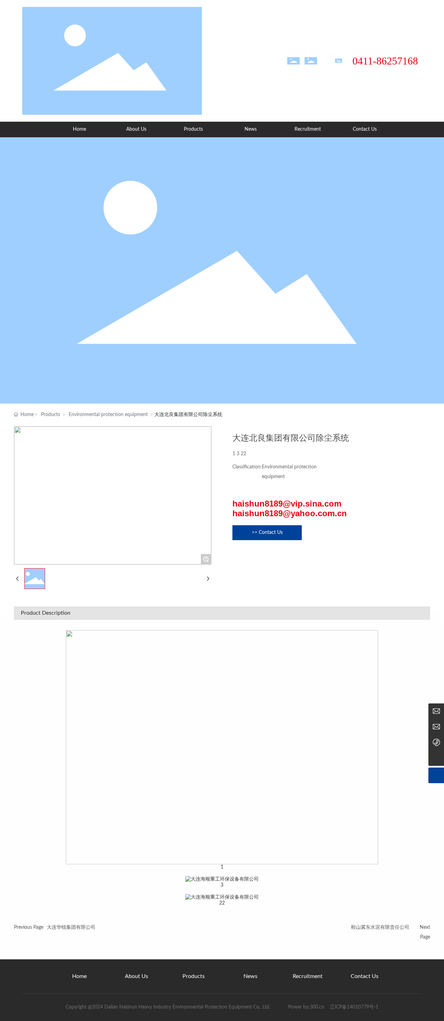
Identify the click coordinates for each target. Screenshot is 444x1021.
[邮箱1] (436, 727)
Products (50, 414)
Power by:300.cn (305, 1007)
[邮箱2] (436, 711)
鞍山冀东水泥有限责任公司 (380, 927)
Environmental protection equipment (108, 414)
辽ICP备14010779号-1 (354, 1007)
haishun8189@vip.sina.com (286, 503)
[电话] (436, 742)
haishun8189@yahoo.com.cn (289, 513)
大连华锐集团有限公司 (71, 927)
